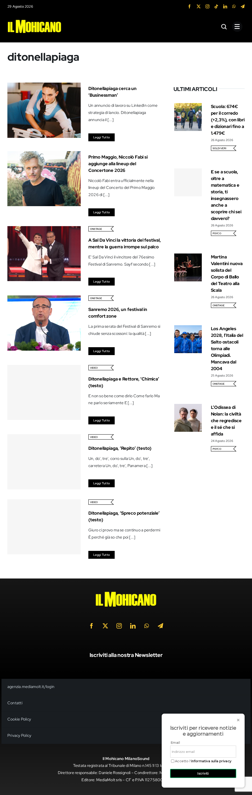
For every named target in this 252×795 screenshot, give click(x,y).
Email (175, 742)
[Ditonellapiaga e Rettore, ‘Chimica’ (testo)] (44, 392)
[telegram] (243, 6)
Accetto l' (203, 761)
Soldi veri (219, 148)
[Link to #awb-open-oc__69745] (224, 26)
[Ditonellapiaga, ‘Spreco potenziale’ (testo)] (44, 526)
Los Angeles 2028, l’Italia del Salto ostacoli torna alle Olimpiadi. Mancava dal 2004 (227, 348)
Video (94, 367)
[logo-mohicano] (34, 20)
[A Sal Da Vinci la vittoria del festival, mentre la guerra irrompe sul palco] (44, 229)
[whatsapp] (234, 6)
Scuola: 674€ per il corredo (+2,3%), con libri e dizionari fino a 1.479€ (228, 120)
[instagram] (207, 6)
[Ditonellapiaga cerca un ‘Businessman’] (44, 86)
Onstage (96, 229)
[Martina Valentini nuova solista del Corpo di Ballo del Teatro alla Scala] (188, 256)
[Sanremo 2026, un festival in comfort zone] (44, 298)
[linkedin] (225, 6)
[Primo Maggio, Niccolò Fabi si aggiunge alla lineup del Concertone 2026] (44, 154)
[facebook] (189, 6)
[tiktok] (216, 6)
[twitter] (199, 6)
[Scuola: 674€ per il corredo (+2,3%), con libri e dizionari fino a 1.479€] (188, 106)
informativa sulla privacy (211, 761)
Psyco (217, 233)
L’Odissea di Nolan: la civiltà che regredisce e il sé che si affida (226, 420)
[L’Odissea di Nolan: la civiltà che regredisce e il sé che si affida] (188, 407)
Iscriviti (203, 773)
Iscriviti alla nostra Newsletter (126, 655)
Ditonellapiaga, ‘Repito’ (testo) (119, 448)
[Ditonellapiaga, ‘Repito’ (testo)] (44, 461)
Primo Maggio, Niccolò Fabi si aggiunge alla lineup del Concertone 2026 (118, 163)
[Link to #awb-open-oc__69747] (237, 26)
